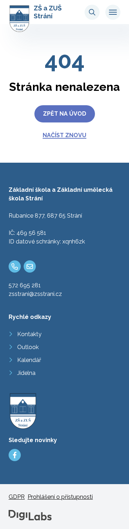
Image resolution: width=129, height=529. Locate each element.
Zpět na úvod (64, 113)
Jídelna (26, 373)
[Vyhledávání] (92, 12)
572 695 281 (25, 285)
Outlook (28, 347)
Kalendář (29, 360)
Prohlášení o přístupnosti (60, 496)
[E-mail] (30, 266)
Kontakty (29, 334)
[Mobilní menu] (112, 12)
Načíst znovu (64, 135)
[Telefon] (15, 266)
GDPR (17, 496)
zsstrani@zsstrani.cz (35, 294)
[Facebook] (15, 455)
